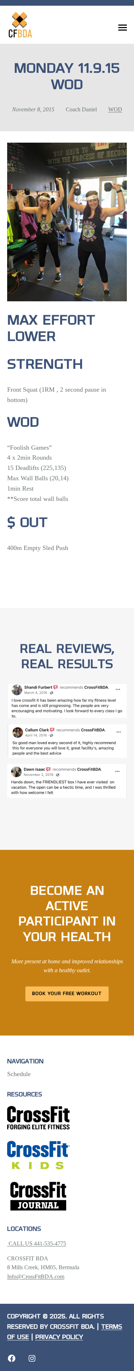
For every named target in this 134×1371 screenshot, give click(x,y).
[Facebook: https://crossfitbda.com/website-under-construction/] (11, 1358)
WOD (115, 109)
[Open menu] (122, 27)
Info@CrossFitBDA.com (35, 1277)
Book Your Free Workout (67, 993)
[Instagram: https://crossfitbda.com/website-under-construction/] (32, 1358)
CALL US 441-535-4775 (36, 1243)
